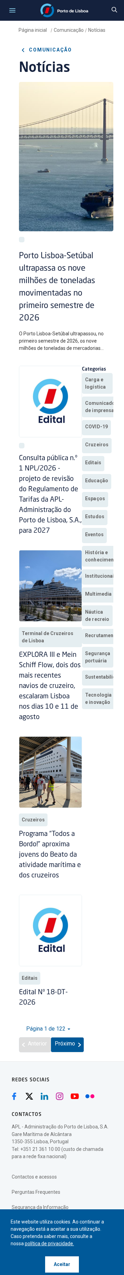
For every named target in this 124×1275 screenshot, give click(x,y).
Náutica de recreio (97, 615)
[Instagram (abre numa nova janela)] (59, 1096)
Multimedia (98, 594)
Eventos (94, 534)
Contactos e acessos (34, 1177)
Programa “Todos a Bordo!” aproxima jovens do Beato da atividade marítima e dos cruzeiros (50, 855)
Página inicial (33, 30)
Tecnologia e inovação (98, 698)
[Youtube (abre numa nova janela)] (74, 1096)
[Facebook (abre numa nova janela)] (14, 1096)
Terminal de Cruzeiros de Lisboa (47, 637)
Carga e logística (95, 383)
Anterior (37, 1043)
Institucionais (101, 576)
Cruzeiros (33, 819)
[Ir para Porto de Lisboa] (64, 10)
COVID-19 (96, 426)
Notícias (96, 30)
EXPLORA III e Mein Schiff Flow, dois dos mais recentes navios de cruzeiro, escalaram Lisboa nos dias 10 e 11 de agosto (50, 686)
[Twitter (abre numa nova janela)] (29, 1096)
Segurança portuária (97, 657)
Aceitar (62, 1264)
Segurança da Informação (40, 1207)
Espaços (95, 498)
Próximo (65, 1043)
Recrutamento (101, 635)
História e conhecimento (101, 556)
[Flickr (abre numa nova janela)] (89, 1096)
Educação (96, 480)
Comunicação (69, 30)
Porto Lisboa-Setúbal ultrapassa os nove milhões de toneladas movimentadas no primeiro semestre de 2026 (57, 287)
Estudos (94, 516)
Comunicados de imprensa (101, 406)
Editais (30, 978)
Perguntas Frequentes (36, 1192)
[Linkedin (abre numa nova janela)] (44, 1096)
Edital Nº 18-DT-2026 (43, 997)
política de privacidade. (49, 1243)
